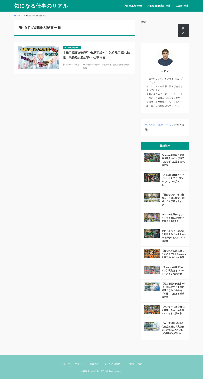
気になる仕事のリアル (41, 5)
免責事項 (94, 364)
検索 (144, 22)
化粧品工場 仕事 (133, 5)
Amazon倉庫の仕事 (159, 5)
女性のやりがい (93, 65)
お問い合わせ (135, 364)
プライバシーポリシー (72, 364)
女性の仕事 (106, 65)
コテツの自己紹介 (114, 364)
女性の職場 (118, 65)
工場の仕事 (182, 5)
